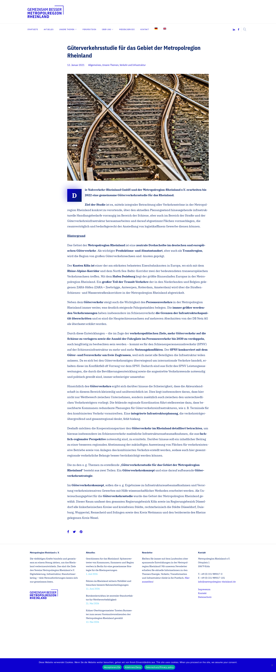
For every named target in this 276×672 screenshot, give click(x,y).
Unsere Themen (66, 29)
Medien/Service (127, 29)
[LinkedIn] (234, 29)
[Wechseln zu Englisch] (164, 28)
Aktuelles (49, 29)
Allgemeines (94, 65)
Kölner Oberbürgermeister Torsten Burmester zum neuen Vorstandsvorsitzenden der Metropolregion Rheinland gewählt (109, 614)
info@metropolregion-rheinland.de (217, 581)
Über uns (106, 29)
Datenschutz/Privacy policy (160, 667)
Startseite (32, 29)
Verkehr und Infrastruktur (133, 65)
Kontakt (144, 29)
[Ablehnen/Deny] (272, 665)
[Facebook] (238, 29)
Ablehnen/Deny (133, 667)
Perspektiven (89, 29)
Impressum (204, 589)
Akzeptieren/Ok (112, 667)
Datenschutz (204, 597)
